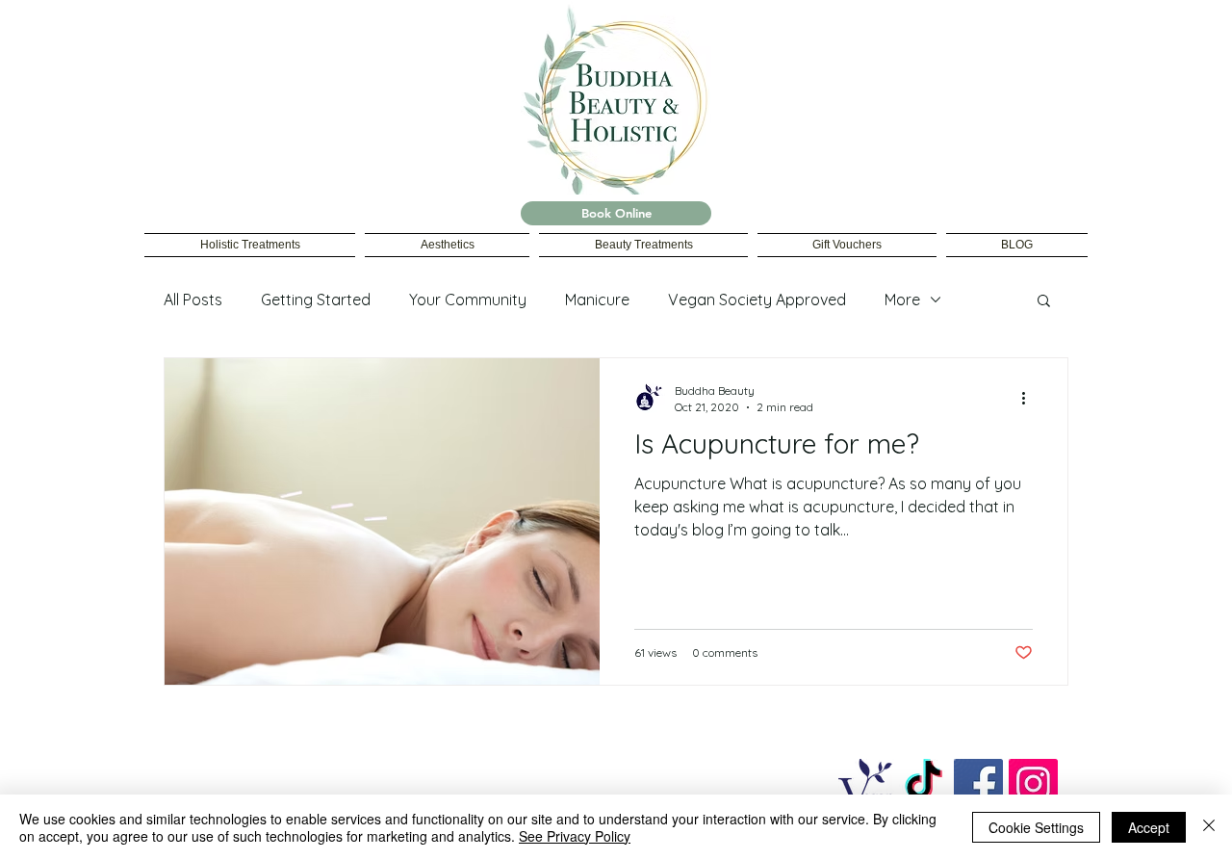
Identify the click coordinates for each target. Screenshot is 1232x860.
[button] (1044, 302)
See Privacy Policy (574, 836)
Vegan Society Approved (757, 299)
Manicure (597, 299)
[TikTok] (923, 783)
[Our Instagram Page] (1033, 783)
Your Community (467, 299)
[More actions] (1029, 397)
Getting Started (316, 299)
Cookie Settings (1036, 827)
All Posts (193, 299)
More (902, 299)
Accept (1148, 827)
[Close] (1208, 827)
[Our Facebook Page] (978, 783)
